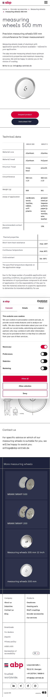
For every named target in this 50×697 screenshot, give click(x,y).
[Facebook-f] (28, 686)
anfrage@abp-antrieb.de (16, 448)
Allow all (25, 379)
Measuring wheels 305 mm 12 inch (26, 552)
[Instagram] (35, 686)
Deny (25, 393)
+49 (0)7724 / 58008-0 (35, 674)
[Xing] (21, 686)
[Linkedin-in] (14, 686)
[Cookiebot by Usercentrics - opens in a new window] (37, 301)
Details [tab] (25, 308)
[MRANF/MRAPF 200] (26, 512)
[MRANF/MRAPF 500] (26, 483)
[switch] (44, 354)
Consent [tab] (8, 308)
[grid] (25, 186)
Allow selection (25, 386)
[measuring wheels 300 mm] (26, 570)
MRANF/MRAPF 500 (17, 494)
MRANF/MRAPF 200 (17, 523)
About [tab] (41, 308)
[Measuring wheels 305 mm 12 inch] (26, 541)
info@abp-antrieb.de (22, 66)
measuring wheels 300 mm (22, 581)
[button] (36, 653)
